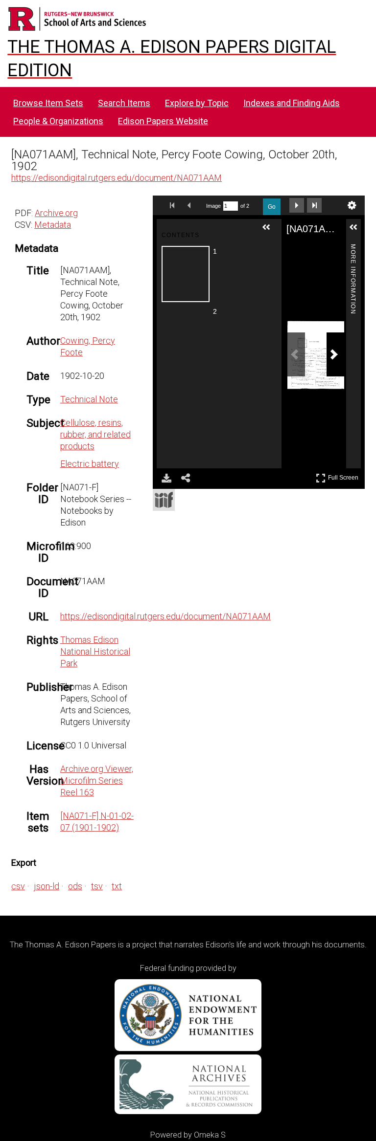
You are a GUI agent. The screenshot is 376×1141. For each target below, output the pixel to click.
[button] (270, 231)
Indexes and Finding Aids (291, 103)
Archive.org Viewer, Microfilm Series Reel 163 (96, 780)
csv (18, 886)
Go (272, 206)
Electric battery (89, 464)
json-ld (46, 886)
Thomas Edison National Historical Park (95, 651)
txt (117, 886)
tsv (97, 886)
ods (75, 886)
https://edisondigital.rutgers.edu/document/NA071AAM (116, 178)
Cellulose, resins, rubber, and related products (95, 434)
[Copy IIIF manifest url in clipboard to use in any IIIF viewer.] (164, 500)
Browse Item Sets (48, 103)
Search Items (124, 103)
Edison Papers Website (163, 121)
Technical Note (89, 399)
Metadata (52, 224)
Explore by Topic (197, 103)
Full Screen (344, 476)
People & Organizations (58, 121)
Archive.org (56, 213)
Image (213, 206)
